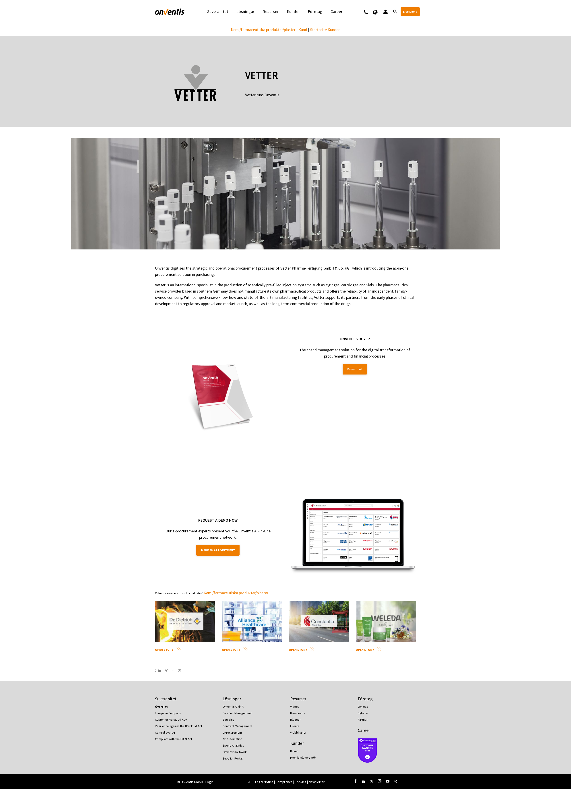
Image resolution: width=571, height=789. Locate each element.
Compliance (284, 782)
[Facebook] (173, 670)
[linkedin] (363, 781)
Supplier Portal (232, 758)
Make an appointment (218, 550)
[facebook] (355, 781)
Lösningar (245, 11)
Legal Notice (264, 782)
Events (294, 726)
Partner (363, 720)
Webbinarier (298, 732)
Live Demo (410, 12)
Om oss (363, 707)
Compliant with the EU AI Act (173, 739)
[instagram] (379, 781)
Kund (302, 29)
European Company (168, 713)
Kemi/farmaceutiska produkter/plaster (263, 29)
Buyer (294, 751)
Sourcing (228, 720)
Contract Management (237, 726)
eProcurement (232, 732)
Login (209, 782)
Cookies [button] (300, 782)
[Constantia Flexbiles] (319, 621)
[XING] (166, 670)
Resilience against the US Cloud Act (178, 726)
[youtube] (387, 781)
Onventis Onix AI (233, 707)
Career (364, 730)
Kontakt (369, 11)
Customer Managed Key (171, 720)
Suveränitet (217, 11)
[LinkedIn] (159, 670)
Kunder (293, 11)
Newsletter (316, 782)
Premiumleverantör (303, 758)
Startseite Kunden (325, 29)
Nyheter (363, 713)
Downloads (297, 713)
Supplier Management (237, 713)
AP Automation (232, 739)
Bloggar (295, 720)
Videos (294, 707)
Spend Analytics (233, 745)
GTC (250, 782)
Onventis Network (235, 752)
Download (354, 369)
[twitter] (371, 781)
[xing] (395, 781)
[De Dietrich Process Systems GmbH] (185, 621)
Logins (385, 11)
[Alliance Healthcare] (252, 621)
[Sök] (394, 11)
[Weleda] (386, 621)
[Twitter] (180, 670)
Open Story (164, 650)
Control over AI (165, 732)
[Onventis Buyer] (220, 399)
